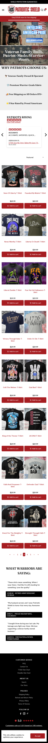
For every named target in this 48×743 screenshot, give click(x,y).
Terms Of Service (24, 704)
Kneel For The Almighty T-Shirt (12, 534)
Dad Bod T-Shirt (35, 387)
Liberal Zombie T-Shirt (13, 290)
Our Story (24, 685)
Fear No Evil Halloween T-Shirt (35, 291)
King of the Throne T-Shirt (12, 436)
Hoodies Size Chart (23, 673)
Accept (37, 736)
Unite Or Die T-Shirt (35, 339)
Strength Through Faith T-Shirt (35, 534)
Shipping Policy (24, 694)
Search (24, 682)
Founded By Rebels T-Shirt (35, 193)
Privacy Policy (24, 701)
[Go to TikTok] (27, 714)
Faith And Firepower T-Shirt (13, 485)
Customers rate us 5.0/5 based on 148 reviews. (24, 725)
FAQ (24, 663)
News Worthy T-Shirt (12, 242)
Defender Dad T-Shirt (35, 484)
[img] (25, 120)
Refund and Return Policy (24, 698)
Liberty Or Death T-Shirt (35, 242)
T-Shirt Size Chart (24, 670)
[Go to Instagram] (24, 714)
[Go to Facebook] (20, 714)
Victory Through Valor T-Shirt (12, 340)
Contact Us (24, 667)
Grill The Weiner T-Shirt (12, 387)
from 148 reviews (14, 122)
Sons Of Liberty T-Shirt (13, 193)
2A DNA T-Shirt (35, 436)
